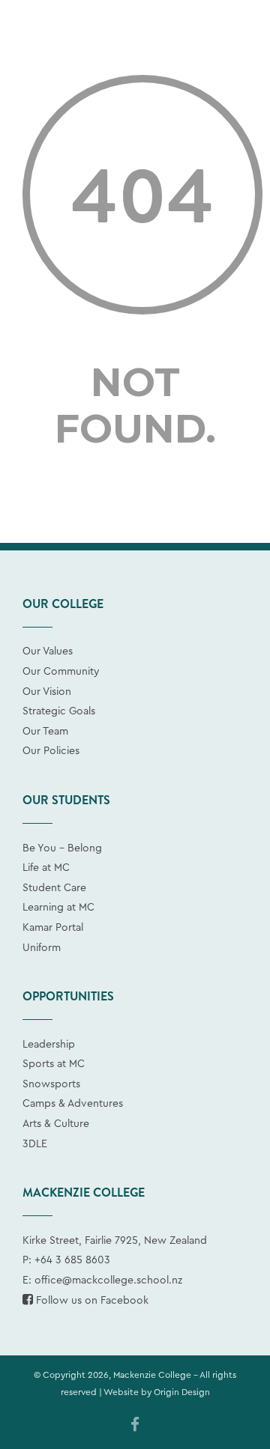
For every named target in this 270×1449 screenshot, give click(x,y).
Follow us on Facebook (90, 1300)
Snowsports (51, 1084)
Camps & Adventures (72, 1104)
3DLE (34, 1144)
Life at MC (46, 868)
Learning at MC (58, 907)
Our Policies (51, 751)
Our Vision (46, 692)
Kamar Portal (52, 928)
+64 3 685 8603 (72, 1260)
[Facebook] (135, 1426)
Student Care (54, 888)
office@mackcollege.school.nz (108, 1280)
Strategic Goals (58, 711)
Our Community (61, 671)
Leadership (48, 1044)
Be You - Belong (62, 848)
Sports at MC (53, 1064)
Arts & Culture (55, 1124)
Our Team (45, 731)
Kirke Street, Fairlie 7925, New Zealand (114, 1241)
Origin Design (182, 1392)
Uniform (41, 948)
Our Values (47, 651)
